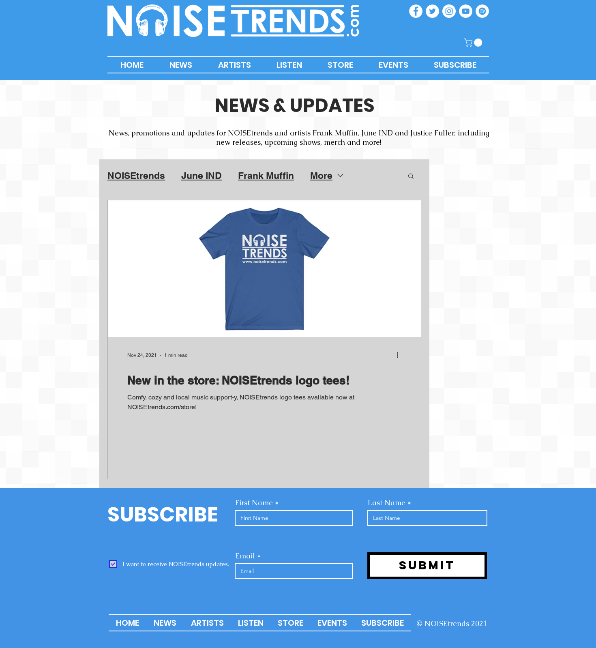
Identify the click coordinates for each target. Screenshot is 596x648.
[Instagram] (449, 11)
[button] (474, 43)
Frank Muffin (266, 175)
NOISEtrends (136, 175)
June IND (201, 175)
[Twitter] (432, 11)
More (321, 175)
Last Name (386, 502)
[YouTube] (465, 11)
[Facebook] (415, 11)
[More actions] (400, 355)
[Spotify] (482, 11)
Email (245, 556)
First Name (254, 502)
